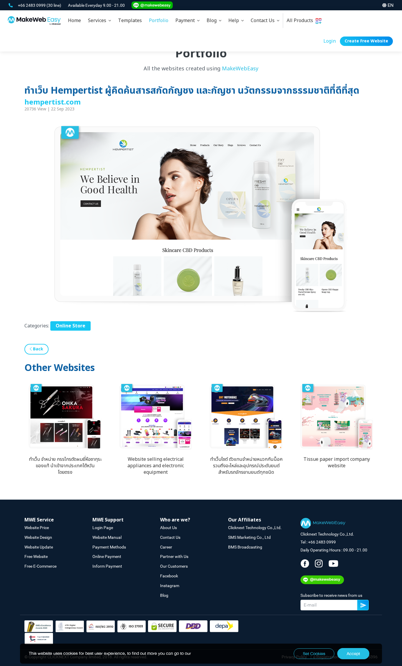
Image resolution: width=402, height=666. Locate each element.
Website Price (36, 527)
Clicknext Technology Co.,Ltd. (255, 527)
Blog (213, 20)
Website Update (38, 547)
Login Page (102, 527)
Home (74, 20)
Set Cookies (314, 653)
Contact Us (264, 20)
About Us (168, 527)
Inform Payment (107, 566)
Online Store (70, 325)
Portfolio (158, 20)
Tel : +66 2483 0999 (318, 542)
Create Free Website (366, 41)
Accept (353, 653)
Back (37, 349)
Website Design (38, 537)
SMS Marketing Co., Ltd (249, 537)
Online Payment (106, 556)
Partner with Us (174, 556)
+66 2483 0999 (32, 5)
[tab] (99, 20)
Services (98, 20)
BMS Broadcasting (245, 547)
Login (329, 41)
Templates (130, 20)
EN (390, 5)
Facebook (169, 576)
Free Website (36, 556)
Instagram (169, 585)
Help (234, 20)
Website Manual (107, 537)
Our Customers (174, 566)
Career (166, 547)
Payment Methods (109, 547)
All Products (301, 20)
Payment (186, 20)
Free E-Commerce (40, 566)
